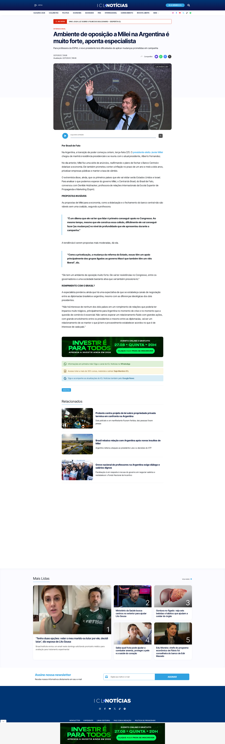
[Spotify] (190, 13)
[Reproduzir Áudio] (65, 136)
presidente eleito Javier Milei (148, 152)
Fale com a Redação (122, 720)
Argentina (66, 390)
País (99, 13)
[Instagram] (173, 13)
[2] (133, 596)
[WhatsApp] (160, 56)
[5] (173, 633)
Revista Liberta (143, 13)
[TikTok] (187, 13)
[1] (72, 609)
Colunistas (53, 13)
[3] (173, 596)
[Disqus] (112, 523)
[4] (133, 633)
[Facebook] (176, 13)
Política (65, 13)
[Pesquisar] (189, 5)
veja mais (186, 579)
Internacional (111, 13)
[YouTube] (180, 13)
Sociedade (89, 13)
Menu (40, 5)
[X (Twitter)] (183, 13)
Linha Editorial (103, 720)
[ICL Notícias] (112, 5)
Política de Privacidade (145, 720)
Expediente (88, 720)
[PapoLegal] (156, 56)
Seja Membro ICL (175, 5)
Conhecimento (127, 13)
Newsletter (75, 720)
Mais (155, 13)
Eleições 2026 (39, 13)
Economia (77, 13)
